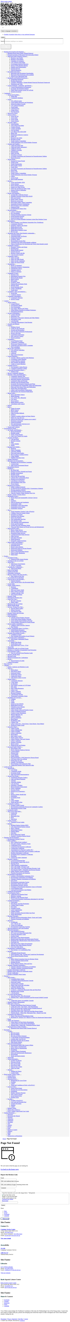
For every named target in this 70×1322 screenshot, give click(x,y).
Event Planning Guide (13, 651)
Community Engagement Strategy (20, 377)
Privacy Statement (12, 1319)
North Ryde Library (16, 674)
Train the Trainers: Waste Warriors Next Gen (23, 493)
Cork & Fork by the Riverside (16, 579)
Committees (11, 339)
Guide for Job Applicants (17, 328)
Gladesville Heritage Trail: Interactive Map (22, 765)
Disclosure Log (15, 316)
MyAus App (14, 231)
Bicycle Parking (15, 1034)
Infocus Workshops (16, 717)
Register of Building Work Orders (17, 974)
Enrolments (14, 1091)
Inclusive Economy (16, 91)
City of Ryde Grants (16, 101)
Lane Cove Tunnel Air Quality (19, 436)
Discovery (10, 1114)
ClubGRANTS (15, 108)
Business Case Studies (17, 58)
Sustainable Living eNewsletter (19, 505)
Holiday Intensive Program (18, 1093)
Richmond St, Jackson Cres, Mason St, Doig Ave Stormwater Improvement (31, 1017)
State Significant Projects (17, 931)
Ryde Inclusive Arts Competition (20, 205)
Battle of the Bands (13, 570)
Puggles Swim (15, 1097)
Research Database (16, 693)
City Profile (14, 770)
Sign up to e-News (13, 113)
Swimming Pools (15, 797)
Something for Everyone (14, 697)
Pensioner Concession (17, 421)
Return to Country (12, 1129)
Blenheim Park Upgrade (17, 991)
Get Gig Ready (15, 130)
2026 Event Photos (16, 568)
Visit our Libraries (5, 1273)
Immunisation (14, 151)
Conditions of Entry (16, 634)
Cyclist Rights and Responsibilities (20, 1037)
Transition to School (16, 154)
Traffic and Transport (13, 1020)
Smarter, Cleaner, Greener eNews (17, 494)
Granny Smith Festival (14, 585)
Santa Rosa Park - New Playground (20, 996)
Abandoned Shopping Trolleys (19, 777)
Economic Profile (15, 773)
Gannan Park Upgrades (17, 983)
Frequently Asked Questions (18, 540)
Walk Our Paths (15, 1068)
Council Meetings (12, 356)
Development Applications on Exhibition (22, 877)
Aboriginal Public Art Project (19, 236)
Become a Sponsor (16, 600)
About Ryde (11, 768)
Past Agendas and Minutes (18, 362)
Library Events (15, 728)
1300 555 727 (4, 1253)
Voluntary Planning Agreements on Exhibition (23, 879)
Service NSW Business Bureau (19, 65)
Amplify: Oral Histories (17, 762)
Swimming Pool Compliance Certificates (22, 854)
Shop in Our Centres (16, 1066)
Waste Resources (15, 539)
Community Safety (13, 256)
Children (13, 699)
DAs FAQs (14, 880)
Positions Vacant (15, 327)
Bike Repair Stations (16, 1042)
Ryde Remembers (12, 614)
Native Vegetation (16, 450)
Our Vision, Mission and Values (19, 308)
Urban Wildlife (15, 444)
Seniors (10, 181)
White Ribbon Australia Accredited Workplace (23, 310)
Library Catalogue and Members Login (18, 667)
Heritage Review (15, 962)
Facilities (13, 1082)
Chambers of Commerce (17, 61)
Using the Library (12, 727)
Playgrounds (14, 1054)
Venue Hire (14, 96)
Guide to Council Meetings (18, 364)
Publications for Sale (16, 760)
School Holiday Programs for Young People (23, 622)
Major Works (11, 977)
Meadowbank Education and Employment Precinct (24, 939)
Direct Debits (14, 411)
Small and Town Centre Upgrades (17, 1026)
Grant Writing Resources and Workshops (22, 102)
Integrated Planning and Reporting (20, 379)
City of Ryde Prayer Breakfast (16, 577)
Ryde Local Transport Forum (19, 344)
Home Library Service (17, 199)
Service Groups (15, 299)
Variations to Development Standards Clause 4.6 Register (26, 886)
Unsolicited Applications (17, 334)
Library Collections (16, 733)
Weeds (13, 445)
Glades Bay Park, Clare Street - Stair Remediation (24, 1006)
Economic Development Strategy (20, 88)
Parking (10, 823)
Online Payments (15, 408)
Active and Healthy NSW (18, 182)
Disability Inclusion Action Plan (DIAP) (22, 196)
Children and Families (13, 144)
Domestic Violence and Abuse (19, 225)
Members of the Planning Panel (19, 897)
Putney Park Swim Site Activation (20, 985)
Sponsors (13, 587)
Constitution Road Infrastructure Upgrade (22, 980)
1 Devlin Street (15, 993)
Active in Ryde (12, 115)
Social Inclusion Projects (17, 216)
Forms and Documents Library (16, 370)
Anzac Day (11, 562)
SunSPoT (13, 500)
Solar (12, 499)
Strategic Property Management (16, 1002)
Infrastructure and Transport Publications (22, 391)
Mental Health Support (17, 250)
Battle (9, 1133)
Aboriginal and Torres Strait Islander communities (21, 233)
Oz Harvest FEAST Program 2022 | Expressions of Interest (27, 488)
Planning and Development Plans (20, 382)
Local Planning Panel (16, 341)
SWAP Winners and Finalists (18, 631)
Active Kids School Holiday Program (21, 619)
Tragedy (10, 1125)
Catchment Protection (17, 544)
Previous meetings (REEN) (18, 490)
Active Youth (14, 119)
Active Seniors (15, 121)
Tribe (9, 1134)
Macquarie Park (15, 816)
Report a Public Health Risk (18, 794)
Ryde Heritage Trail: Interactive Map (21, 763)
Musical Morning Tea (17, 714)
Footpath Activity (15, 908)
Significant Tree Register (17, 516)
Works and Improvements (18, 1056)
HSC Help (14, 687)
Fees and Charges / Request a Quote (20, 843)
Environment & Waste (10, 428)
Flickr (5, 1304)
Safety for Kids (15, 153)
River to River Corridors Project (19, 454)
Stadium (13, 1105)
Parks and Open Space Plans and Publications (23, 387)
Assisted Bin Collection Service (19, 194)
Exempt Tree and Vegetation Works (20, 525)
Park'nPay (13, 833)
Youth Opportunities (16, 164)
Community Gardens (13, 803)
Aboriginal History (16, 234)
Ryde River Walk (15, 1065)
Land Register (15, 321)
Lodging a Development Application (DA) (22, 876)
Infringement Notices (16, 830)
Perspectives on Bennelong (15, 1136)
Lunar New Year (12, 599)
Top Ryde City (15, 942)
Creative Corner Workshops (18, 713)
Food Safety (14, 902)
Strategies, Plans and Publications (17, 374)
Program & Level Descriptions (19, 1089)
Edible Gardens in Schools (18, 487)
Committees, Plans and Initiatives (16, 291)
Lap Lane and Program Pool (18, 1102)
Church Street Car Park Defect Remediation (23, 1023)
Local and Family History (14, 747)
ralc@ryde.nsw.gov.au (11, 1287)
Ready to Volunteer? (16, 265)
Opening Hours (12, 1077)
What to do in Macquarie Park (19, 76)
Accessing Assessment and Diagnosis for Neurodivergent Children (29, 156)
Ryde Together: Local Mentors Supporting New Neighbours (27, 222)
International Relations (17, 311)
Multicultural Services (17, 228)
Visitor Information (13, 1059)
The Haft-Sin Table (16, 611)
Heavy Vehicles (15, 828)
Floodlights (14, 1049)
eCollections (14, 683)
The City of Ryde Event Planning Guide (22, 653)
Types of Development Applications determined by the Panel (27, 899)
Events (6, 556)
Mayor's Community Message (16, 373)
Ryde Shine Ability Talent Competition (21, 202)
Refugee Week (15, 285)
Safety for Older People (17, 259)
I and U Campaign (16, 211)
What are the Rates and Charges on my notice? (23, 419)
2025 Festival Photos (16, 594)
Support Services (15, 68)
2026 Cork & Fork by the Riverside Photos (22, 582)
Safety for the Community (18, 261)
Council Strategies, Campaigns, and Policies (19, 85)
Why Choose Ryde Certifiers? (19, 842)
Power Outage (15, 484)
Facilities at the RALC (17, 1100)
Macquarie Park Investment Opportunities (22, 73)
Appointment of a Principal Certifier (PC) (22, 850)
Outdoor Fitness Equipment (18, 1051)
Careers (10, 325)
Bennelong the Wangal (14, 1116)
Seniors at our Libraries (17, 703)
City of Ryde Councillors (17, 350)
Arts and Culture (12, 122)
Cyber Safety (14, 682)
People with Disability (13, 193)
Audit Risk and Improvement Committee (22, 345)
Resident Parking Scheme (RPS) (19, 825)
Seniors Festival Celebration (18, 190)
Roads (9, 1019)
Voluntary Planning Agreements (16, 965)
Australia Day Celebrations (15, 567)
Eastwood (13, 814)
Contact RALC (12, 1076)
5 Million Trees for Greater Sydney (20, 513)
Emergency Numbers (16, 785)
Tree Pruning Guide (16, 520)
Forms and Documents (17, 524)
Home (4, 1139)
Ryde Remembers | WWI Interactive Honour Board (25, 757)
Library (13, 176)
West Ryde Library (16, 671)
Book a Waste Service (17, 530)
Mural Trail (14, 133)
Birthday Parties (12, 1108)
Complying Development (14, 891)
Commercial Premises (13, 900)
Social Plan (14, 293)
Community (7, 93)
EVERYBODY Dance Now (18, 208)
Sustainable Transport (17, 508)
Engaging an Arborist (16, 514)
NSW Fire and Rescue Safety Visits (20, 188)
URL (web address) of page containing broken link (14, 1184)
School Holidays (12, 616)
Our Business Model (16, 305)
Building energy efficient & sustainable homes (20, 971)
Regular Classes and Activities (16, 613)
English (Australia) (19, 27)
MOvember (14, 281)
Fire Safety (14, 906)
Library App (14, 690)
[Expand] (28, 78)
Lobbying (13, 353)
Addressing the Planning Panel (19, 894)
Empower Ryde (15, 207)
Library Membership (16, 730)
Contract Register (15, 314)
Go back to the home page (10, 1169)
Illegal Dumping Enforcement (19, 787)
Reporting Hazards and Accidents (20, 1040)
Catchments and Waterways (15, 1014)
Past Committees (15, 347)
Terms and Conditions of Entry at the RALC (23, 1085)
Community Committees (17, 342)
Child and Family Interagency (19, 147)
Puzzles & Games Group (17, 725)
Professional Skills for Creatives (19, 134)
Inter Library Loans (16, 736)
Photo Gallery (14, 602)
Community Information (14, 296)
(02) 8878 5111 (9, 1286)
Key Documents (15, 213)
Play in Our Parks (15, 1063)
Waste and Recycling (13, 528)
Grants (9, 99)
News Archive (15, 401)
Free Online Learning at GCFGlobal (21, 685)
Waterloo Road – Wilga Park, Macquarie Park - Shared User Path (28, 1013)
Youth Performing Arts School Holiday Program (24, 142)
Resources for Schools (14, 485)
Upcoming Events (12, 557)
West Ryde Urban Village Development (21, 943)
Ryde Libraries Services (17, 185)
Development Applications (15, 874)
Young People (11, 159)
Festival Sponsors (15, 580)
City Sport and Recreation (15, 994)
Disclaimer (3, 1319)
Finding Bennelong (16, 238)
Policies (10, 405)
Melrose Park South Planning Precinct (21, 945)
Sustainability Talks (16, 504)
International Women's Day (18, 276)
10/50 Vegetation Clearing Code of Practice (22, 511)
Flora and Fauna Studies (17, 453)
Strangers (10, 1117)
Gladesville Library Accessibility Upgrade (22, 1000)
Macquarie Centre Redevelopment (20, 937)
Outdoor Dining (15, 911)
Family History (15, 756)
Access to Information (13, 313)
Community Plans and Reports (19, 381)
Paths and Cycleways (13, 1003)
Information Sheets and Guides (19, 883)
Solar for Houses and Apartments (20, 502)
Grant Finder (14, 107)
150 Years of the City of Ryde (19, 759)
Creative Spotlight (16, 128)
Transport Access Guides (17, 822)
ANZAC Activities (16, 565)
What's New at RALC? (14, 1109)
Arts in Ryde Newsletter (17, 125)
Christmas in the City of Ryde (15, 560)
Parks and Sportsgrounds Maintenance (21, 1053)
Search (2, 41)
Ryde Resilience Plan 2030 (18, 482)
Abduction (10, 1119)
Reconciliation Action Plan (18, 241)
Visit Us (10, 668)
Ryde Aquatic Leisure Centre (12, 1074)
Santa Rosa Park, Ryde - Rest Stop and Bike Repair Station (27, 1011)
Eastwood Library (16, 673)
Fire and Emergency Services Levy (20, 424)
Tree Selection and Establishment (20, 522)
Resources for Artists (16, 138)
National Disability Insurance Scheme (21, 214)
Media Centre (11, 393)
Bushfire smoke (15, 433)
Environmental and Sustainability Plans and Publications (26, 385)
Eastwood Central (16, 982)
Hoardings (14, 856)
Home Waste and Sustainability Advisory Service (24, 497)
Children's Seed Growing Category (20, 625)
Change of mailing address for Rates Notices (23, 416)
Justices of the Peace (16, 708)
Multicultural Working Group (19, 230)
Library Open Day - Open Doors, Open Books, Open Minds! (27, 723)
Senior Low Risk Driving (18, 187)
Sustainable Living (13, 496)
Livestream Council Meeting (18, 359)
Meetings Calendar (16, 896)
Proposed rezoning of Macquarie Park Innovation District (23, 55)
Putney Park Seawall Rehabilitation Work (22, 1016)
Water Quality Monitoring (18, 553)
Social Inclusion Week (17, 218)
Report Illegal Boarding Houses (19, 956)
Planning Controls (12, 859)
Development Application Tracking (20, 926)
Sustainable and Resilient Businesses (17, 78)
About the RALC (12, 1079)
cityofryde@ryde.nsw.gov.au (12, 1235)
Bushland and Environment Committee (21, 462)
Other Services (15, 536)
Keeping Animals (15, 441)
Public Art (13, 136)
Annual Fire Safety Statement (19, 857)
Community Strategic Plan (18, 376)
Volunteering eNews (16, 268)
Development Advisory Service (16, 839)
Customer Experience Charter (19, 368)
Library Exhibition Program (18, 711)
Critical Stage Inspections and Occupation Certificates (25, 851)
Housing (10, 951)
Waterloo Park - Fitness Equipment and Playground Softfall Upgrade (29, 997)
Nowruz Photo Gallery (17, 608)
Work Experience (15, 337)
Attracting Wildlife (16, 451)
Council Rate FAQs (16, 425)
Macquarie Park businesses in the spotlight (22, 75)
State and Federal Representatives (20, 774)
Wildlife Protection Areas (17, 457)
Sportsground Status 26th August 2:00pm (22, 1045)
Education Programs (16, 537)
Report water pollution (17, 547)
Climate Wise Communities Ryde (20, 477)
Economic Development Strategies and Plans (23, 384)
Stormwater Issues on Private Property (21, 548)
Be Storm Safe (15, 470)
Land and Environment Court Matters (21, 890)
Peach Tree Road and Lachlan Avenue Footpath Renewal (26, 1008)
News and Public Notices (18, 394)
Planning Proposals (13, 916)
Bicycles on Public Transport (18, 1036)
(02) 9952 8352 (9, 1268)
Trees (9, 510)
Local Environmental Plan (18, 860)
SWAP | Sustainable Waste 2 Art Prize (18, 628)
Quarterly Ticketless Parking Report (20, 836)
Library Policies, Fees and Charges (20, 739)
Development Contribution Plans (16, 948)
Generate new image (7, 1199)
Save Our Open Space (17, 946)
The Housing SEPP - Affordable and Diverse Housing (25, 870)
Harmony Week (12, 596)
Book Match (14, 719)
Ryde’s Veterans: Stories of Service (20, 750)
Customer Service (12, 365)
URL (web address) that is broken (10, 1181)
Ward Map (14, 351)
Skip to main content (6, 1)
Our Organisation (15, 307)
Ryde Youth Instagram (17, 179)
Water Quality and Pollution (15, 542)
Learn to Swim (12, 1086)
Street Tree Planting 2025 (18, 988)
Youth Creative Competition (18, 141)
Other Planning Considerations (19, 865)
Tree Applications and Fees (18, 519)
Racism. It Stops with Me (18, 253)
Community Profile (16, 771)
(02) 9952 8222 (9, 1232)
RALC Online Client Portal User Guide (18, 1111)
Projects (6, 976)
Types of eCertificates (17, 925)
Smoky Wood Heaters (17, 434)
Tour (9, 1123)
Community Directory (17, 224)
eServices (10, 920)
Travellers (10, 1122)
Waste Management (16, 914)
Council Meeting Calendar (18, 361)
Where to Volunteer (16, 271)
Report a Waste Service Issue (19, 531)
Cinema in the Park (13, 571)
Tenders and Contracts (14, 427)
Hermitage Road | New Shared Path (20, 1010)
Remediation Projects (13, 467)
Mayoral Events (12, 656)
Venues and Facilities (13, 95)
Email (2, 1178)
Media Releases (15, 396)
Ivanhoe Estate (15, 936)
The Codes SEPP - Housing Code (20, 866)
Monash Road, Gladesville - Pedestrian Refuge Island (25, 1025)
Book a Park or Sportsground (19, 1048)
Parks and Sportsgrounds (14, 1043)
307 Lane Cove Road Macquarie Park (21, 933)
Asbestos (13, 780)
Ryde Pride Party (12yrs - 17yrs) (19, 645)
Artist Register (15, 124)
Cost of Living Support (17, 254)
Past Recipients (15, 111)
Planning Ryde (15, 863)
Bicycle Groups (15, 1033)
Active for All (14, 116)
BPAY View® (15, 410)
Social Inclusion (12, 210)
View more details (6, 1238)
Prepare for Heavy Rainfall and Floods (21, 471)
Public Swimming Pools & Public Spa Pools (23, 913)
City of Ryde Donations (17, 105)
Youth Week (14, 167)
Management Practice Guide (18, 808)
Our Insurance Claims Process (19, 367)
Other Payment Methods (17, 413)
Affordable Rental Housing (18, 953)
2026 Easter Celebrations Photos (19, 639)
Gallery (13, 1083)
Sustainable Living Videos (18, 507)
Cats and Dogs (15, 439)
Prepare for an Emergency (18, 479)
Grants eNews (15, 110)
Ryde (12, 817)
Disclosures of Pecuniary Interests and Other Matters (25, 317)
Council (6, 301)
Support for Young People (18, 161)
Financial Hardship (16, 422)
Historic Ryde (14, 753)
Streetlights (14, 796)
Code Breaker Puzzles (17, 694)
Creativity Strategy (16, 294)
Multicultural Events (16, 227)
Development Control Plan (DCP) (20, 862)
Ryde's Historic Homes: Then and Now (21, 963)
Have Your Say (8, 664)
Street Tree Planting (16, 517)
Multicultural (11, 221)
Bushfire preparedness (17, 473)
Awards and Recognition (17, 330)
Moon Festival (15, 279)
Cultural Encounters (13, 662)
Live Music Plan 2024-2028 (18, 131)
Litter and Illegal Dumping (18, 779)
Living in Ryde (8, 767)
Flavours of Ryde (15, 1062)
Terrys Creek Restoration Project (20, 551)
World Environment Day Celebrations (18, 657)
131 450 (3, 1248)
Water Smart (14, 554)
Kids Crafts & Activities (17, 591)
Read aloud (5, 1200)
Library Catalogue (16, 691)
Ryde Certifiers (12, 840)
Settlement (10, 1120)
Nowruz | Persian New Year (15, 607)
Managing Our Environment (15, 461)
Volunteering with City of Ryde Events (18, 648)
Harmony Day (15, 274)
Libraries (6, 665)
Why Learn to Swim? (17, 1094)
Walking (10, 1069)
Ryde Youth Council (16, 165)
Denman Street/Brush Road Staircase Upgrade (23, 1005)
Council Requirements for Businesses (21, 87)
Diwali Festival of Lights (17, 660)
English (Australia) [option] (19, 34)
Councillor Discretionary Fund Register (21, 322)
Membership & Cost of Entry (19, 1080)
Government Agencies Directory (19, 64)
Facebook (6, 1300)
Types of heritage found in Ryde (19, 960)
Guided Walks (15, 1073)
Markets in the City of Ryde (15, 604)
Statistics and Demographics (18, 67)
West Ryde (14, 819)
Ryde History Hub (16, 748)
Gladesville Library (16, 676)
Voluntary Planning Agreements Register (22, 968)
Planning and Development (11, 837)
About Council (12, 302)
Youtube (6, 1301)
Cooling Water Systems (17, 905)
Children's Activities (16, 150)
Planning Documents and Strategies (20, 873)
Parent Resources (15, 158)
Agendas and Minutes (13, 324)
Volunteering (14, 191)
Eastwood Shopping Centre (18, 934)
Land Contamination (16, 910)
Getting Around (12, 820)
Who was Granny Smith (17, 590)
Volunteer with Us (16, 270)
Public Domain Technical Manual (20, 871)
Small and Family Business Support (17, 56)
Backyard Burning (16, 431)
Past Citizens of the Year (17, 576)
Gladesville (14, 813)
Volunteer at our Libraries (18, 707)
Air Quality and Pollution (14, 430)
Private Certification (13, 973)
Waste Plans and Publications (19, 388)
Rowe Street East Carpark (18, 834)
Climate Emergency (13, 459)
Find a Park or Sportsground (18, 1046)
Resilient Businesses (16, 81)
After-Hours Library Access (18, 677)
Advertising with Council (18, 404)
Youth (12, 700)
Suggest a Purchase (16, 742)
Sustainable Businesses (17, 79)
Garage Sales (11, 584)
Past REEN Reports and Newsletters (21, 491)
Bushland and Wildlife (14, 447)
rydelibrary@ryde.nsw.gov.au (12, 1270)
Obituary (10, 1131)
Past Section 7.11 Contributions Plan (21, 950)
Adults (13, 702)
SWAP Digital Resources (17, 630)
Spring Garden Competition (15, 624)
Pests (12, 442)
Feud (9, 1128)
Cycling (10, 1031)
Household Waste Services (18, 533)
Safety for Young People (17, 262)
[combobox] (9, 31)
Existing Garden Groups (17, 805)
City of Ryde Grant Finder (18, 62)
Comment (3, 1188)
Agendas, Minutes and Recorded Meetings (22, 357)
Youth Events (14, 162)
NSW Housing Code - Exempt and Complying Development (27, 954)
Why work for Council (17, 336)
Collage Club (14, 722)
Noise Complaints (16, 788)
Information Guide (16, 319)
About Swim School (16, 1088)
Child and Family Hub (17, 145)
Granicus (22, 1320)
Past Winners (14, 627)
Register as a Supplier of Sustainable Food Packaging (22, 650)
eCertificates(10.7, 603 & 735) (16, 922)
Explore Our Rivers (16, 1060)
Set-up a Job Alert (16, 333)
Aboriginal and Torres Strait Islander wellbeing (23, 242)
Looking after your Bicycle (18, 1039)
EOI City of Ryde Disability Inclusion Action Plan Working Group (29, 219)
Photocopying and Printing (18, 745)
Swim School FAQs (16, 1096)
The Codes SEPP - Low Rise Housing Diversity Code (25, 868)
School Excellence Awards (18, 104)
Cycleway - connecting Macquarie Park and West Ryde (26, 990)
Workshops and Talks (17, 84)
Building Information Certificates (20, 853)
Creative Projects (15, 127)
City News (14, 399)
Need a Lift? (14, 171)
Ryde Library (14, 670)
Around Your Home (13, 776)
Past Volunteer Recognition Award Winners (22, 636)
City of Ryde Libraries (7, 1267)
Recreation (7, 1030)
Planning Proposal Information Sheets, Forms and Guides (26, 917)
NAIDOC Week (15, 239)
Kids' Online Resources (17, 688)
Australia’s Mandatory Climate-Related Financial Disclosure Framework (30, 82)
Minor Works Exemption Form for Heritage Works (24, 959)
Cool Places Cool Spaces (17, 481)
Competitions (14, 588)
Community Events (13, 273)
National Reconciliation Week (19, 284)
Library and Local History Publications (21, 390)
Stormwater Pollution (16, 550)
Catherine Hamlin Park (17, 986)
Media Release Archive (17, 402)
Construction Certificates (17, 848)
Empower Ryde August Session (19, 559)
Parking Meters (15, 831)
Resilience (10, 468)
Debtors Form (14, 371)
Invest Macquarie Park (14, 71)
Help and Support (15, 198)
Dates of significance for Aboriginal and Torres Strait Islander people (29, 244)
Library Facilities (15, 731)
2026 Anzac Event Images (18, 564)
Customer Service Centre (8, 1229)
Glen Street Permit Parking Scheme (20, 827)
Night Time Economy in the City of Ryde (22, 90)
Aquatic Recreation (16, 1103)
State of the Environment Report (19, 465)
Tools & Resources (16, 70)
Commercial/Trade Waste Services (20, 534)
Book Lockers (15, 743)
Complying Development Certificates (21, 847)
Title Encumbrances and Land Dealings (18, 928)
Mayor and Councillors (14, 348)
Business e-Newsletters (17, 59)
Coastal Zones (15, 464)
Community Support (13, 245)
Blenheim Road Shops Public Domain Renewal (20, 53)
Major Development (13, 930)
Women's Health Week (14, 654)
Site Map (20, 1319)
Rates (9, 407)
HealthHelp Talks (15, 720)
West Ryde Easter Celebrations (16, 637)
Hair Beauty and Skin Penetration (20, 903)
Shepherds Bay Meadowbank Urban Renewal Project (25, 940)
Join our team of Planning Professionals (21, 331)
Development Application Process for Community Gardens (27, 807)
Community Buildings (17, 98)
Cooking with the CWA (17, 593)
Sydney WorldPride (16, 288)
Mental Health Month (17, 278)
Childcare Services (16, 148)
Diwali (9, 659)
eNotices (13, 414)
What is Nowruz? (15, 610)
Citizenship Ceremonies (14, 573)
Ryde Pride (14, 170)
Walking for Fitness (16, 1071)
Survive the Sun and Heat (18, 476)
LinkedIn (6, 1306)
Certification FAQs (16, 845)
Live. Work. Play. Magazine (18, 397)
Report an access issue (17, 201)
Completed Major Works (17, 979)
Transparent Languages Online (19, 696)
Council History (15, 304)
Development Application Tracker (20, 882)
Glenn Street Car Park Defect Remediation (22, 1022)
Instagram (6, 1303)
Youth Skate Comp (16, 644)
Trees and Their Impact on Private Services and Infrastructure (27, 527)
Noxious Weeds (15, 790)
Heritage (10, 957)
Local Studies (14, 754)
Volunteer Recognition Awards (16, 633)
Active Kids (14, 118)
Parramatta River (15, 545)
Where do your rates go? (17, 417)
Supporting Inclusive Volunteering (20, 204)
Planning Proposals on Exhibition (20, 919)
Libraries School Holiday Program (20, 617)
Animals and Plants (13, 437)
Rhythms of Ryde (15, 139)
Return (9, 1126)
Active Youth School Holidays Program (21, 620)
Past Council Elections (17, 354)
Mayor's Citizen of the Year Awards (17, 574)
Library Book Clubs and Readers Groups (22, 710)
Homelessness (15, 248)
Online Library (12, 679)
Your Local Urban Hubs (14, 811)
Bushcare (13, 448)
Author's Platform (15, 716)
